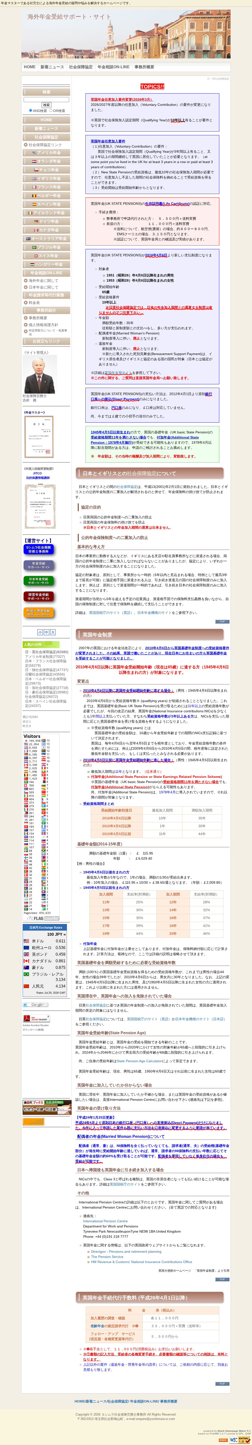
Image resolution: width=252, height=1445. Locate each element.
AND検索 (40, 111)
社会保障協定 (81, 67)
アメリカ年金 (50, 153)
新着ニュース (52, 67)
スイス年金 (47, 256)
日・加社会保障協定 (46, 688)
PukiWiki (214, 1433)
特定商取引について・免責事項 (48, 332)
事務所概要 (144, 67)
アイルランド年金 (48, 213)
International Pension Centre (105, 1221)
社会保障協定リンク (45, 145)
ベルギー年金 (48, 195)
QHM (248, 1433)
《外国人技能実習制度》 (39, 468)
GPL (241, 1433)
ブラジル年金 (48, 247)
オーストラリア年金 (48, 238)
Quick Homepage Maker (232, 1431)
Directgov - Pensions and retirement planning (126, 1251)
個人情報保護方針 (43, 325)
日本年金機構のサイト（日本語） (201, 1019)
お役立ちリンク (46, 341)
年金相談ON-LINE (114, 67)
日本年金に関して (43, 287)
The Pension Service (107, 1257)
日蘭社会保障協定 (45, 674)
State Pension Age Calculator (139, 1061)
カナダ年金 (48, 230)
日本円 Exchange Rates (46, 927)
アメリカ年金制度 (45, 657)
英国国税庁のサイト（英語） (111, 613)
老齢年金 (97, 1326)
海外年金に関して (43, 280)
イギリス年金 (48, 178)
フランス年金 (48, 187)
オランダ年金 (48, 161)
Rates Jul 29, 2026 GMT (51, 992)
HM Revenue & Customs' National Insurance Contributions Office (141, 1262)
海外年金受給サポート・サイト (70, 16)
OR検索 (59, 111)
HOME (30, 67)
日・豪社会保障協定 (46, 692)
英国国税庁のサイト (125, 1184)
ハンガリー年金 (48, 264)
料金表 (34, 303)
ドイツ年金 (48, 221)
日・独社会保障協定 (46, 670)
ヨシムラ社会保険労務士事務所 (123, 1414)
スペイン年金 (48, 204)
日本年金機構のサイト (154, 613)
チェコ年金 (48, 170)
